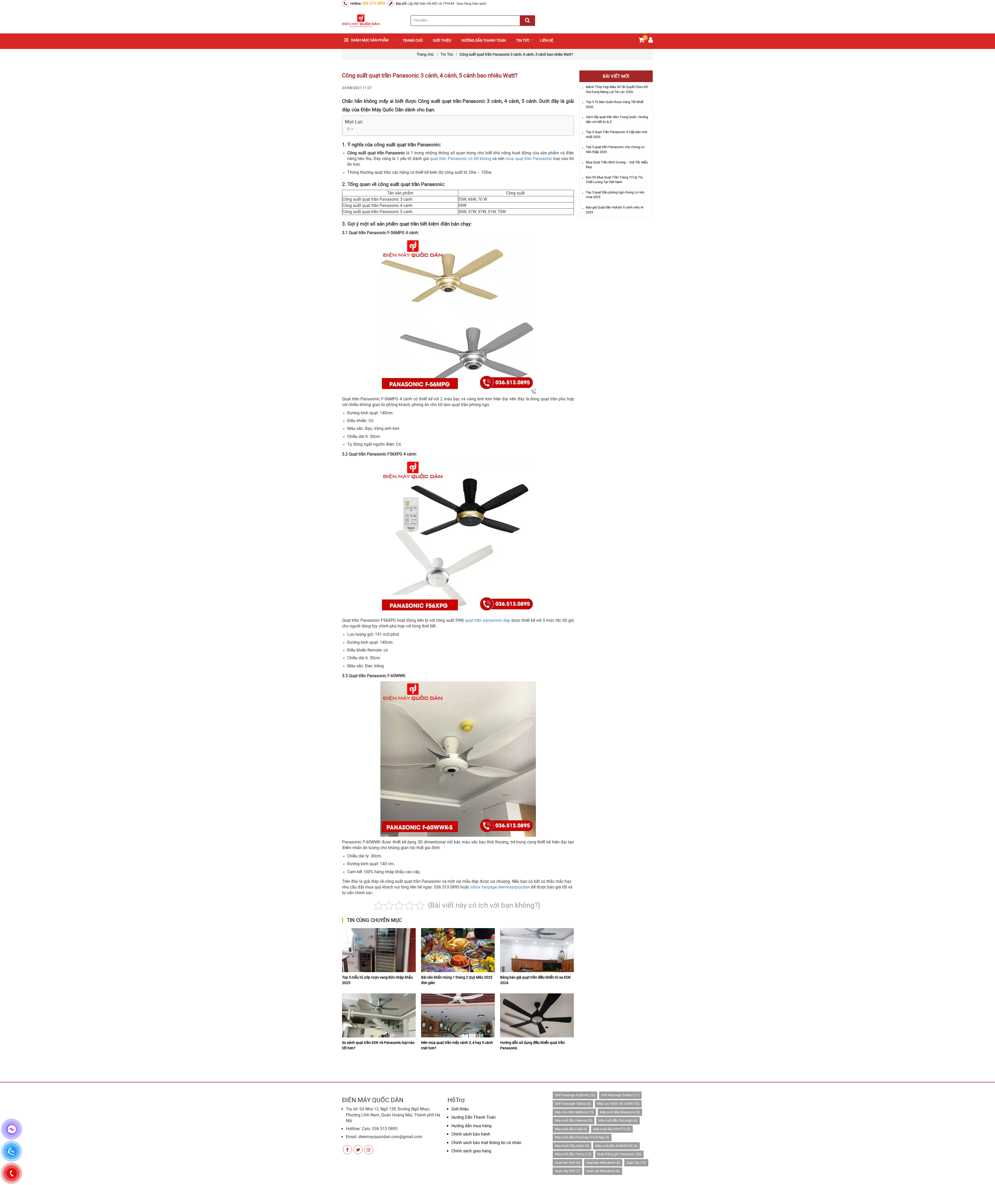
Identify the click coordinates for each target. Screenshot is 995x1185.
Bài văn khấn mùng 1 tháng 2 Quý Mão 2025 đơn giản (456, 980)
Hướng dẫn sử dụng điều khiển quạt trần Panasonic (532, 1045)
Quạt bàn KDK (567, 1163)
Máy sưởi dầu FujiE (571, 1129)
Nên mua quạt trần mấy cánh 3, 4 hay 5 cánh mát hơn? (457, 1045)
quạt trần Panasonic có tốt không (460, 158)
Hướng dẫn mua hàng (471, 1125)
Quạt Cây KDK (567, 1171)
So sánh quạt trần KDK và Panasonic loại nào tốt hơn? (378, 1045)
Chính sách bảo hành (470, 1134)
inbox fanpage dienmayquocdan (500, 887)
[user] (650, 41)
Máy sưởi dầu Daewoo (573, 1120)
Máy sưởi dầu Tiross (573, 1154)
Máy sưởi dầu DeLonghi (618, 1120)
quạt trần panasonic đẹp (487, 620)
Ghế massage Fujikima (575, 1095)
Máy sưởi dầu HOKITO (612, 1129)
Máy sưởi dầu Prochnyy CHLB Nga (582, 1137)
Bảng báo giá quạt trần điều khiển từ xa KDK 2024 (535, 980)
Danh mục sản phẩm (369, 40)
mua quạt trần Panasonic (529, 158)
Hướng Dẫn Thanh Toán (473, 1117)
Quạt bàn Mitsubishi (603, 1163)
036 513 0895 (373, 3)
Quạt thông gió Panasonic (619, 1154)
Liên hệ (546, 40)
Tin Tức (523, 40)
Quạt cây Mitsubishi (603, 1171)
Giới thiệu (442, 40)
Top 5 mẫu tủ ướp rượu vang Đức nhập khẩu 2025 (377, 980)
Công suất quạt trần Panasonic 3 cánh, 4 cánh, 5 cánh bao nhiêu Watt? (429, 75)
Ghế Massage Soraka (620, 1095)
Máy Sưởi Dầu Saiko (572, 1146)
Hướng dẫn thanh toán (483, 40)
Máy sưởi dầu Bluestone (620, 1112)
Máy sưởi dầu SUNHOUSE (616, 1146)
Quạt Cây (636, 1163)
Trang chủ (413, 40)
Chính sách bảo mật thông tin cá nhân (486, 1142)
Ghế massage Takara (573, 1103)
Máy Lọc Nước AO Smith (618, 1103)
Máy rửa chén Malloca (574, 1112)
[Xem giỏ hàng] (641, 41)
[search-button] (527, 20)
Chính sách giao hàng (471, 1150)
